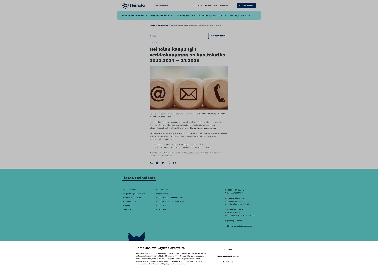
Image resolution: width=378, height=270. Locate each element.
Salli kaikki (228, 250)
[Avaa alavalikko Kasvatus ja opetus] (171, 15)
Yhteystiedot (224, 5)
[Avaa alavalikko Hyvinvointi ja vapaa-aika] (225, 15)
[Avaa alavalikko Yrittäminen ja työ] (194, 15)
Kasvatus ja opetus (160, 15)
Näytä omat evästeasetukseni (239, 226)
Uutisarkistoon (218, 36)
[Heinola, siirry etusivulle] (133, 5)
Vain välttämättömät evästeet (228, 256)
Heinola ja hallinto (238, 15)
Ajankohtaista (163, 25)
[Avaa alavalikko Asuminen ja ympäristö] (146, 15)
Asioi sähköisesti (246, 5)
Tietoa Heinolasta (139, 178)
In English (198, 5)
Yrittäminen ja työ (184, 15)
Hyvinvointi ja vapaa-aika (211, 15)
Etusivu (152, 25)
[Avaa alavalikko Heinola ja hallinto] (249, 15)
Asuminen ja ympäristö (133, 15)
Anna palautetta (211, 5)
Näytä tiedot (228, 262)
